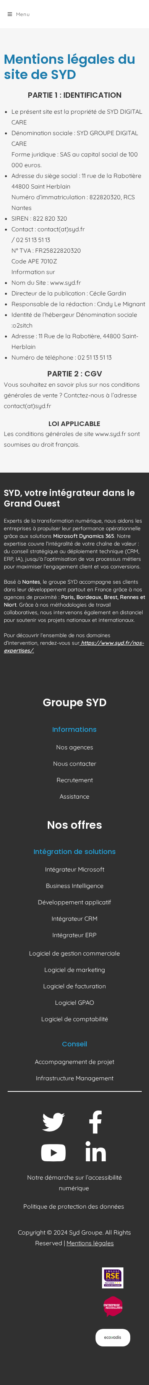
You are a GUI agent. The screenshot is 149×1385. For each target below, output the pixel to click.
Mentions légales (90, 1243)
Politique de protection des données (74, 1206)
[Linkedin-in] (95, 1152)
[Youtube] (53, 1152)
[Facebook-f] (95, 1122)
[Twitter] (53, 1122)
